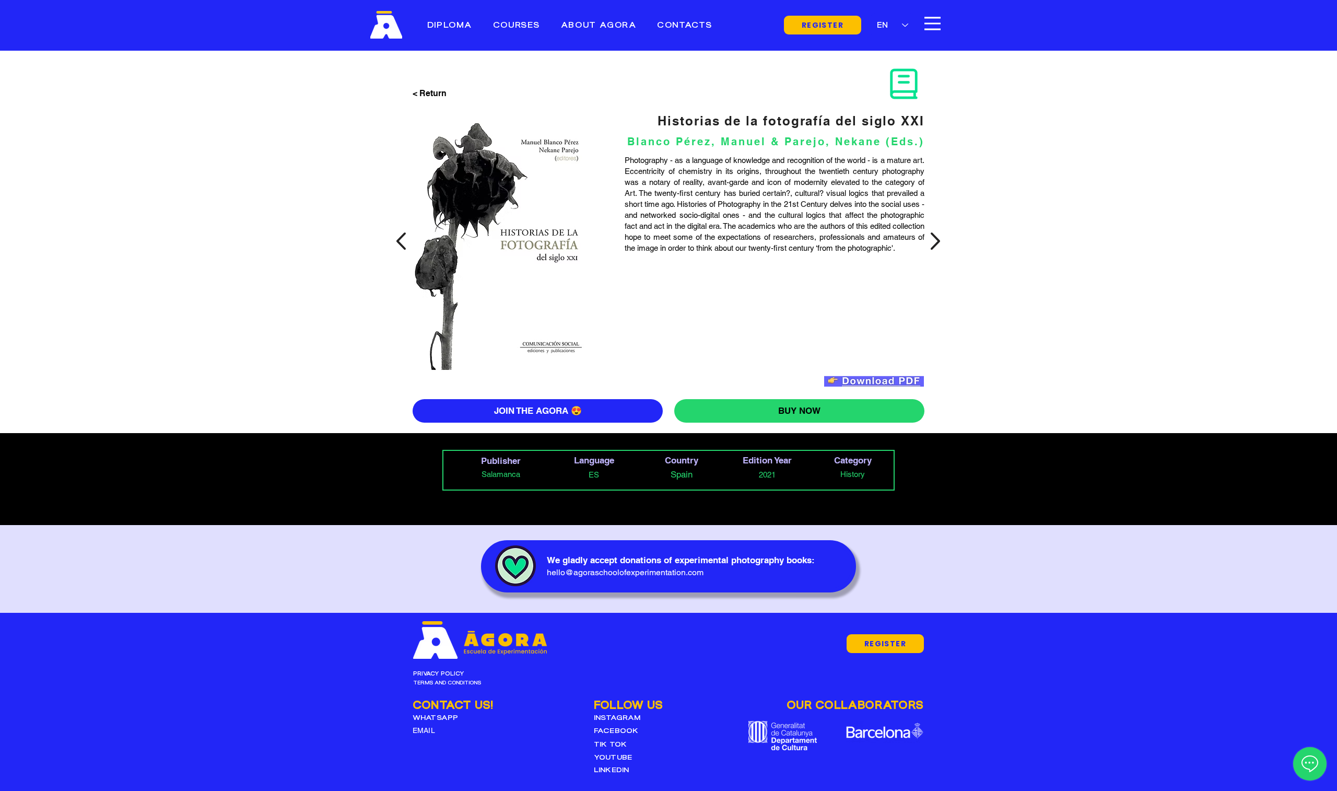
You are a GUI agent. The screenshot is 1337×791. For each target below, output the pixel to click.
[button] (516, 24)
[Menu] (932, 23)
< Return (430, 93)
